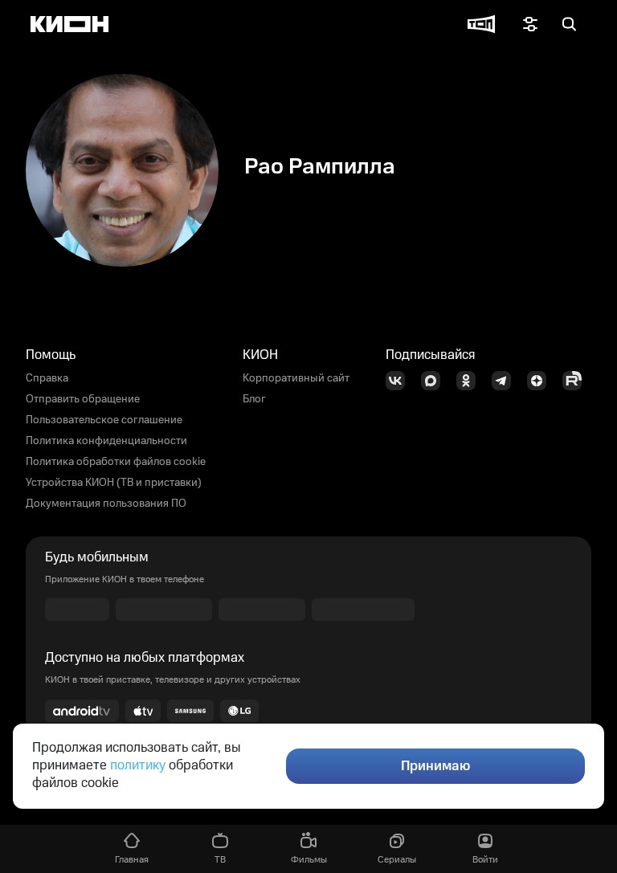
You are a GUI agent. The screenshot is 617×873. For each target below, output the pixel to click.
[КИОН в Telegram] (506, 380)
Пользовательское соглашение (104, 420)
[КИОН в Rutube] (576, 380)
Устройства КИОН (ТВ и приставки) (114, 482)
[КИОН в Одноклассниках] (470, 380)
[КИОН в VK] (400, 380)
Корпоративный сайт (296, 378)
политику (137, 765)
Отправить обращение (83, 399)
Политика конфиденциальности (106, 441)
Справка (47, 378)
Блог (254, 399)
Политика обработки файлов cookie (116, 462)
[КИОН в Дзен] (541, 380)
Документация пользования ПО (106, 503)
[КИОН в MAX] (435, 380)
